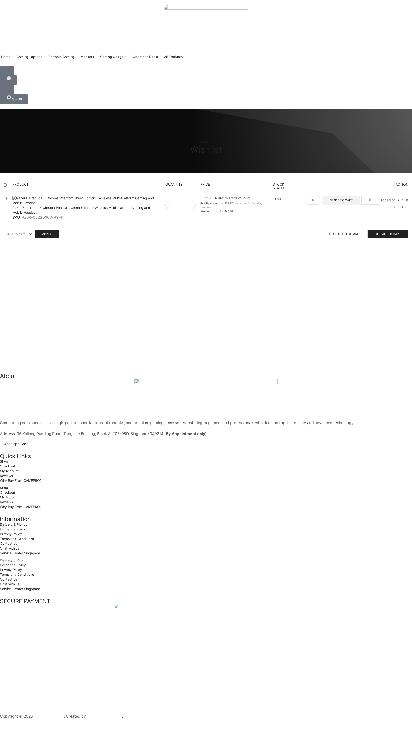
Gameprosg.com (49, 716)
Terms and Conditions (17, 539)
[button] (7, 70)
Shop (4, 461)
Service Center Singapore (20, 553)
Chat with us (9, 548)
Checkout (7, 466)
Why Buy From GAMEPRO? (20, 480)
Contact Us (8, 543)
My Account (9, 471)
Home (204, 142)
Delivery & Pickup (13, 524)
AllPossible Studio (106, 716)
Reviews (6, 476)
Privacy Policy (11, 534)
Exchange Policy (13, 529)
